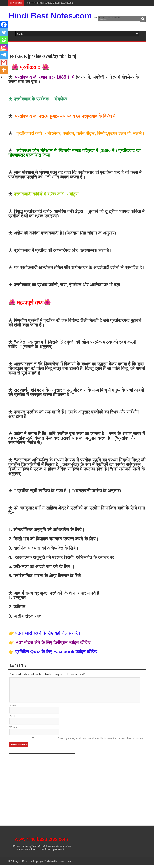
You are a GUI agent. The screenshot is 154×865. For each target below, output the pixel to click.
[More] (4, 70)
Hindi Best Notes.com (50, 15)
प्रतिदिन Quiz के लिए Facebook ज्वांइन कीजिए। (57, 651)
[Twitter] (4, 32)
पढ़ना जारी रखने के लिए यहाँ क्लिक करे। (48, 633)
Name (12, 705)
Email (12, 716)
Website (13, 727)
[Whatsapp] (4, 40)
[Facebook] (4, 24)
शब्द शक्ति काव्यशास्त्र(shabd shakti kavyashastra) (50, 3)
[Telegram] (4, 55)
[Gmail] (4, 62)
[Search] (143, 19)
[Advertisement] (42, 788)
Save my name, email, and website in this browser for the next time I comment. (101, 738)
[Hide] (1, 77)
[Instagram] (4, 47)
